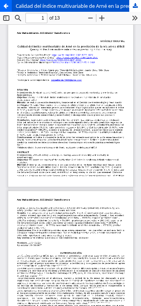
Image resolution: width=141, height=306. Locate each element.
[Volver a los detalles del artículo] (6, 6)
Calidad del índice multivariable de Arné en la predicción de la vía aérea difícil (78, 5)
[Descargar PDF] (135, 6)
